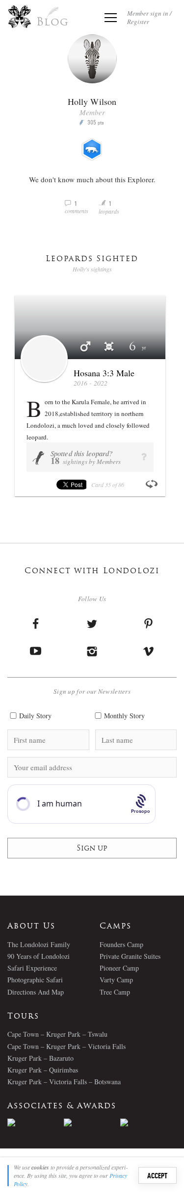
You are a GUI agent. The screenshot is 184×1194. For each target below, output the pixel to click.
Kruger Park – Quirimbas (42, 1069)
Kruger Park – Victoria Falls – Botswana (64, 1081)
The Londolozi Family (38, 944)
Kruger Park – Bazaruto (40, 1058)
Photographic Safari (35, 979)
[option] (35, 1122)
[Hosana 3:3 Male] (44, 358)
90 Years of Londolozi (38, 956)
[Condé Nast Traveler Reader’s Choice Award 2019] (35, 1122)
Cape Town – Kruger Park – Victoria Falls (66, 1046)
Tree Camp (115, 992)
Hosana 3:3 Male (104, 372)
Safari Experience (32, 968)
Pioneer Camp (119, 968)
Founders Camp (121, 944)
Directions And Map (35, 992)
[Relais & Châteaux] (148, 1122)
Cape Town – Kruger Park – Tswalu (57, 1034)
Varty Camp (116, 979)
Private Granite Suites (130, 956)
